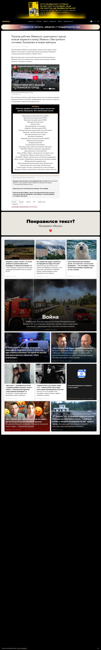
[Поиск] (95, 21)
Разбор (45, 21)
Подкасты (53, 21)
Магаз (60, 21)
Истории (38, 21)
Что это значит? (22, 648)
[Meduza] (6, 21)
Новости (31, 21)
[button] (35, 139)
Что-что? (21, 204)
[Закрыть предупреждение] (98, 648)
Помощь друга (68, 21)
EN (98, 21)
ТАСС (27, 46)
